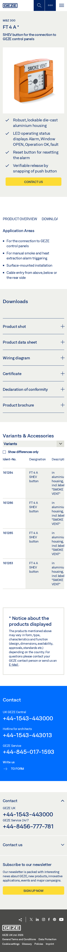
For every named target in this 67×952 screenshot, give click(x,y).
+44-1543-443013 (27, 735)
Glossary (27, 943)
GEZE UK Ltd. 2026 (12, 934)
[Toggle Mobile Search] (39, 5)
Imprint (50, 943)
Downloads (52, 219)
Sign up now (33, 890)
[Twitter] (31, 920)
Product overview (20, 219)
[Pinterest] (54, 920)
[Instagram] (43, 920)
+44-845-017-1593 (28, 751)
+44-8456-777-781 (28, 826)
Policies (38, 943)
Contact (10, 800)
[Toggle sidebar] (50, 5)
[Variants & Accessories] (33, 445)
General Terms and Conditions (19, 939)
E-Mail (14, 664)
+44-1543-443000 (28, 718)
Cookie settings (10, 943)
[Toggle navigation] (61, 5)
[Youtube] (61, 920)
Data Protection (47, 939)
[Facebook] (49, 920)
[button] (20, 920)
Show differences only (23, 452)
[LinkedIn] (37, 920)
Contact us (33, 182)
